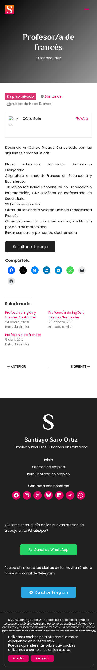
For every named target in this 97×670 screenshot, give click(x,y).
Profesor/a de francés (23, 334)
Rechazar (42, 658)
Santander (54, 96)
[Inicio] (48, 460)
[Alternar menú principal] (86, 9)
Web (84, 118)
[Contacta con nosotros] (48, 486)
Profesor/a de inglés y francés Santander (66, 315)
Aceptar (18, 658)
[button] (48, 549)
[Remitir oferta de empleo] (48, 474)
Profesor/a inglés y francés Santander (20, 315)
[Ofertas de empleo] (48, 467)
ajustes (65, 650)
